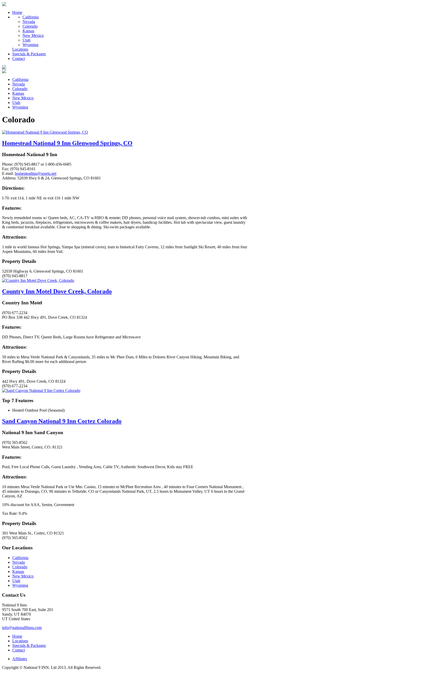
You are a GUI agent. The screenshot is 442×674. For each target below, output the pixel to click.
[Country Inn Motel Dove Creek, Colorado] (38, 280)
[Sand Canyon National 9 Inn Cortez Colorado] (41, 390)
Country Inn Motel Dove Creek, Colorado (57, 291)
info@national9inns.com (22, 627)
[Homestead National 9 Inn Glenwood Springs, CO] (45, 132)
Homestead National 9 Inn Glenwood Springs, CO (67, 143)
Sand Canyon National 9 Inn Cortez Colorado (61, 421)
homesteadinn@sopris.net (35, 173)
